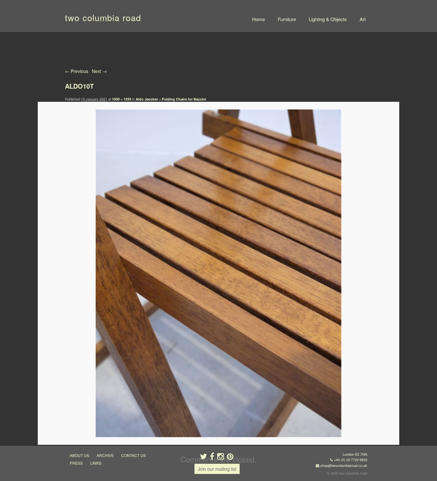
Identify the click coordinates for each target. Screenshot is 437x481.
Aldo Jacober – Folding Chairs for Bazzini (171, 99)
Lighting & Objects (328, 19)
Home (258, 19)
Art (363, 19)
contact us (133, 455)
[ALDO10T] (218, 273)
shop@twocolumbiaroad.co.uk (343, 465)
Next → (99, 71)
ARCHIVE (105, 455)
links (95, 463)
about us (79, 455)
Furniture (287, 19)
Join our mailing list (217, 469)
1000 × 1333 (121, 99)
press (76, 463)
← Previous (76, 71)
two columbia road (103, 17)
